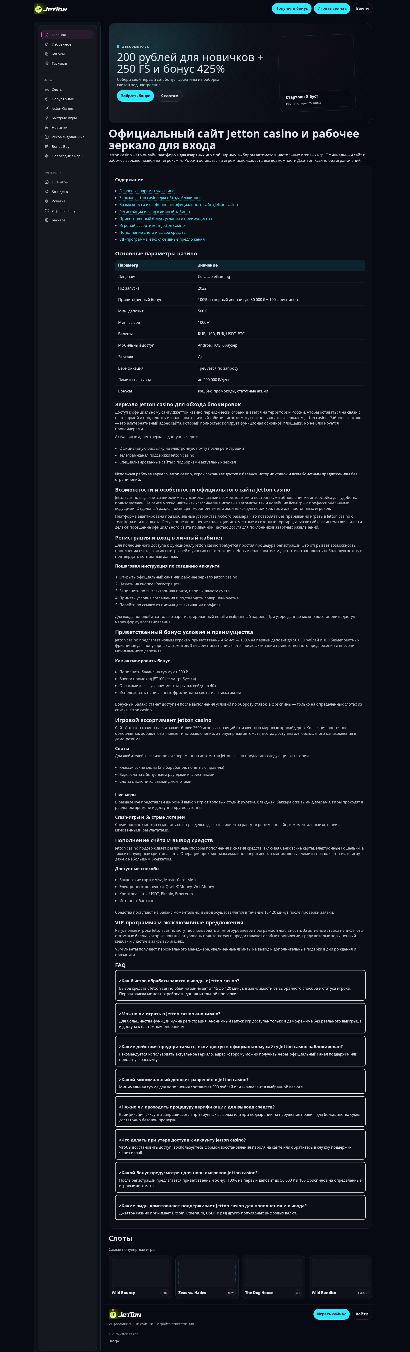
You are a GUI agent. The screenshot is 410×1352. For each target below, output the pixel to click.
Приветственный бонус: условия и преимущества (165, 218)
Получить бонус (291, 8)
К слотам (169, 95)
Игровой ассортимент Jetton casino (152, 225)
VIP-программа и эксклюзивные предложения (162, 239)
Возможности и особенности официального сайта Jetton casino (178, 204)
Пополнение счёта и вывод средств (152, 232)
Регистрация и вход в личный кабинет (155, 211)
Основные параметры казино (147, 190)
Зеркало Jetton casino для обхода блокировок (161, 197)
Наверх (114, 1341)
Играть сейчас (332, 8)
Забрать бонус (135, 95)
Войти (362, 8)
